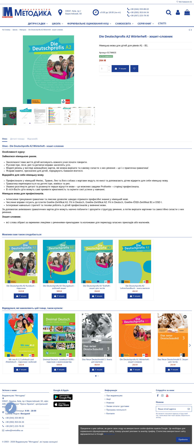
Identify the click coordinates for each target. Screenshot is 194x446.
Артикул (103, 52)
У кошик (122, 68)
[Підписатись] (189, 409)
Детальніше (109, 434)
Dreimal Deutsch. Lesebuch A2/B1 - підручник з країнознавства (59, 360)
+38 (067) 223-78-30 (139, 15)
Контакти (110, 413)
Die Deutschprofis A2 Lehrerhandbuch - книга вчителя (135, 287)
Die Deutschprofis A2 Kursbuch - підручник (21, 287)
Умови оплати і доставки (117, 406)
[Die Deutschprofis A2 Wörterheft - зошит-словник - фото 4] (55, 116)
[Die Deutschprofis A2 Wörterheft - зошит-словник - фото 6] (85, 116)
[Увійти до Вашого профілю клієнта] (178, 12)
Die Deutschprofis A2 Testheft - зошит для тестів (97, 287)
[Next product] (191, 29)
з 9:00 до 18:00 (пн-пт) (110, 12)
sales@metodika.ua (14, 430)
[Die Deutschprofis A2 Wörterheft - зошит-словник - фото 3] (40, 116)
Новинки (110, 402)
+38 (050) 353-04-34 (139, 12)
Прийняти (183, 439)
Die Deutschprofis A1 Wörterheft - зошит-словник (135, 360)
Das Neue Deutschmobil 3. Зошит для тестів (173, 360)
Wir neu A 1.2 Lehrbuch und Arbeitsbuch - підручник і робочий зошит (21, 361)
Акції (108, 399)
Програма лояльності (116, 410)
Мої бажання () (185, 2)
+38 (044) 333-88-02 (139, 9)
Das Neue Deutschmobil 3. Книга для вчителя (97, 360)
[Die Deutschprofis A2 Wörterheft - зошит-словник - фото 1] (10, 116)
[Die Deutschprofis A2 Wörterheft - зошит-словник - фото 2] (25, 116)
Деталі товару (17, 139)
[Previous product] (190, 29)
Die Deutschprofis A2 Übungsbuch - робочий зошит (59, 287)
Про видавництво (114, 395)
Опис (4, 139)
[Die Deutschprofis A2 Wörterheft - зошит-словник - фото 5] (70, 116)
